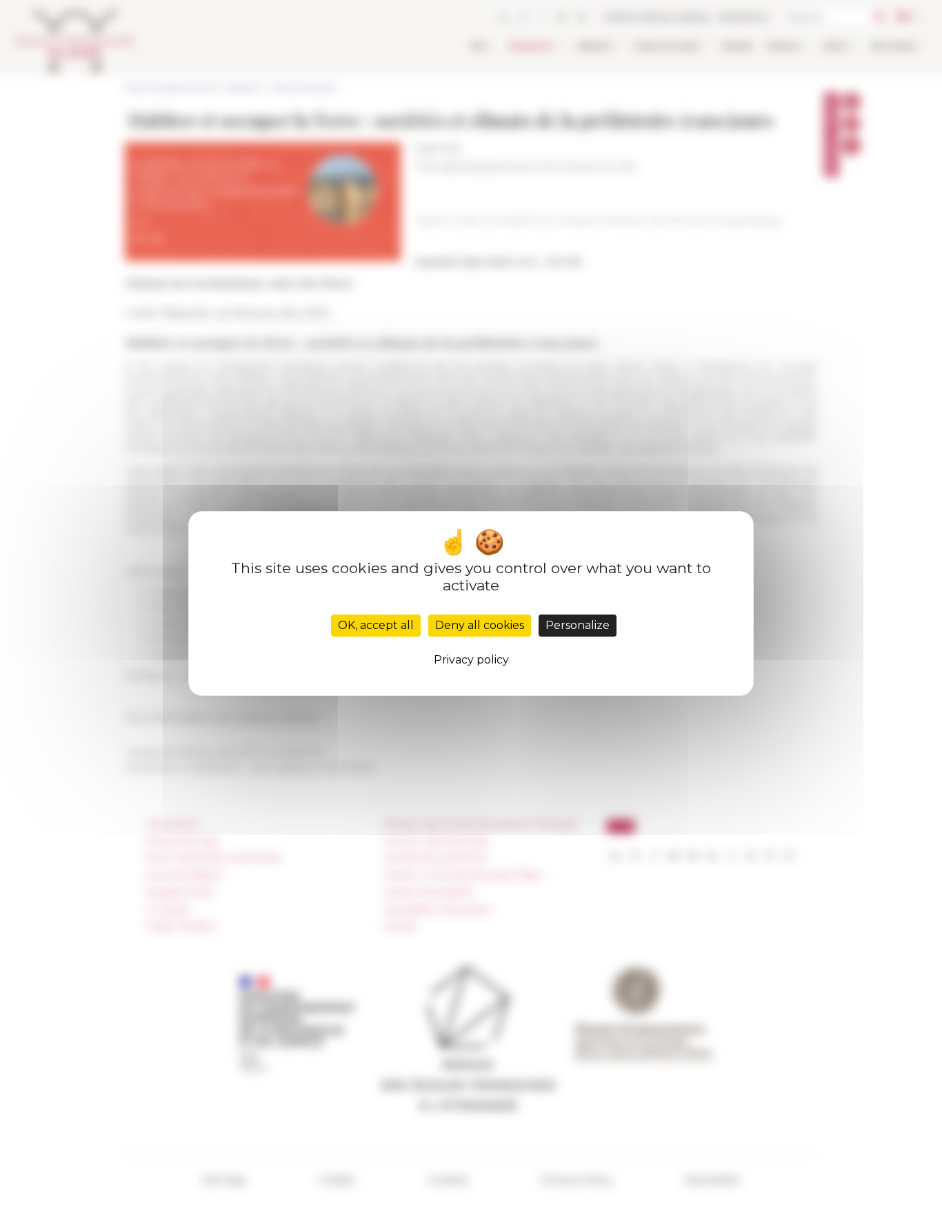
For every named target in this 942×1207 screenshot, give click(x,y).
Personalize (577, 625)
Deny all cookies (479, 625)
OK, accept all (376, 625)
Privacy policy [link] (471, 659)
